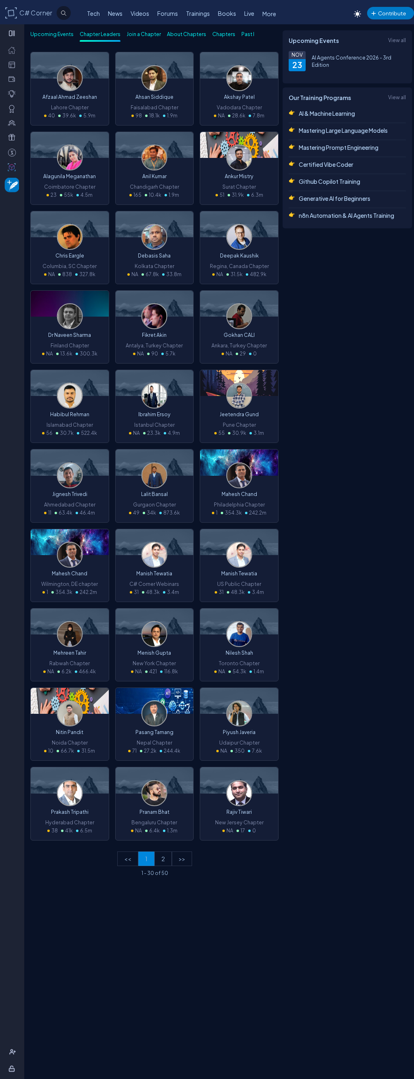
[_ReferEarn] (13, 137)
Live (249, 13)
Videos (140, 13)
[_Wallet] (13, 79)
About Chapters (186, 34)
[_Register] (13, 1052)
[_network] (13, 123)
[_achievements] (13, 108)
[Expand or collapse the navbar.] (13, 33)
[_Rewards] (13, 152)
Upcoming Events (52, 34)
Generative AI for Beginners (334, 198)
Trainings (198, 13)
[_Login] (13, 1068)
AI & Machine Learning (327, 113)
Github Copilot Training (329, 181)
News (115, 13)
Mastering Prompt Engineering (338, 147)
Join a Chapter (144, 34)
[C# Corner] (11, 12)
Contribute (392, 13)
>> (182, 858)
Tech (93, 13)
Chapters (223, 34)
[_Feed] (13, 50)
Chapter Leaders (100, 34)
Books (227, 13)
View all (397, 40)
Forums (167, 13)
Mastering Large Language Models (343, 130)
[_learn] (13, 93)
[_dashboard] (13, 64)
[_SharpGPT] (13, 167)
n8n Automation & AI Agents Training (346, 215)
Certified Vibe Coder (326, 164)
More (269, 13)
